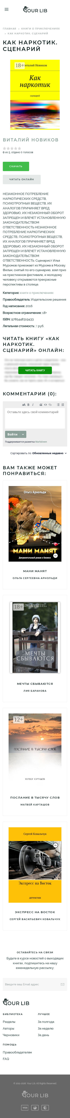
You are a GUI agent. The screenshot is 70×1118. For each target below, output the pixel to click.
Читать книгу (35, 370)
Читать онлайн (21, 179)
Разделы (9, 1022)
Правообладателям (17, 1052)
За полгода (46, 1022)
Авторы (8, 1028)
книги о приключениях (40, 28)
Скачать (16, 166)
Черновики (11, 1035)
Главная (9, 28)
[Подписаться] (62, 984)
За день (43, 1035)
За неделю (46, 1028)
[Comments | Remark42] (35, 429)
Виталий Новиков (31, 140)
